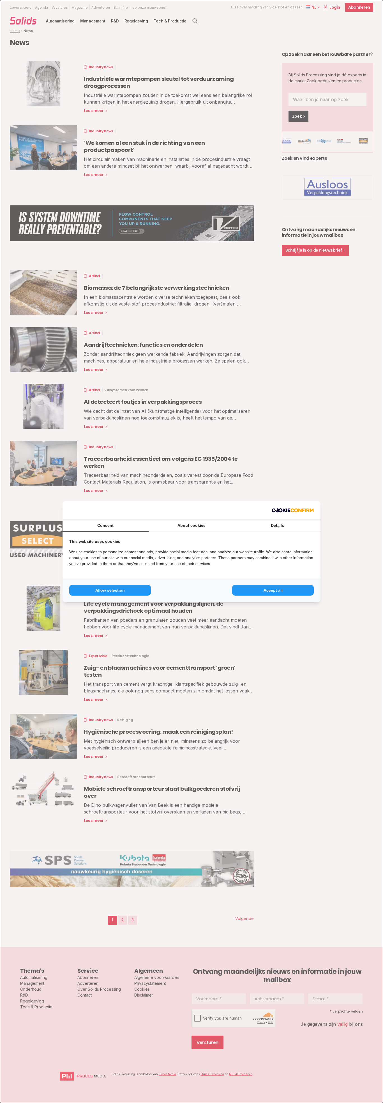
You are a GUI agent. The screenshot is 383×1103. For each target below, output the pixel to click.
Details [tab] (277, 525)
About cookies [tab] (191, 525)
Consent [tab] (105, 525)
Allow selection (110, 590)
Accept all (273, 590)
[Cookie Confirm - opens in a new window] (293, 510)
